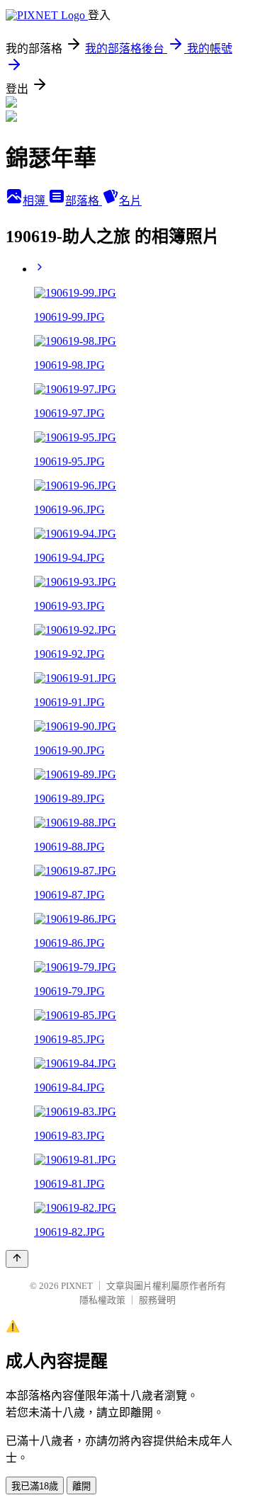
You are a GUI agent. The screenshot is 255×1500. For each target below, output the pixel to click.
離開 (81, 1486)
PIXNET (77, 1285)
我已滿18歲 (34, 1486)
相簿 (35, 201)
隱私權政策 (102, 1300)
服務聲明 (157, 1300)
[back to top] (17, 1259)
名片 (130, 201)
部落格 (83, 201)
